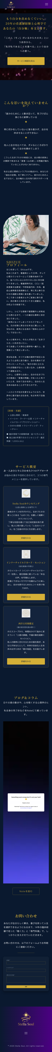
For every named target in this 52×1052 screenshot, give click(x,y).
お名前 (8, 960)
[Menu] (46, 4)
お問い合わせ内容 (10, 975)
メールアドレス (10, 967)
